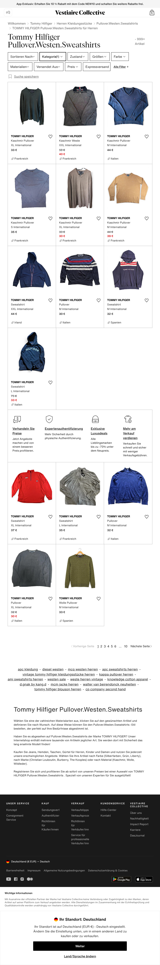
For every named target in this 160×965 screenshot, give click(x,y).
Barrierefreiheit (15, 870)
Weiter (80, 946)
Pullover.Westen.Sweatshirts (117, 23)
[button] (152, 12)
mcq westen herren (83, 669)
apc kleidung (28, 669)
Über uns (136, 813)
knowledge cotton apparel (127, 679)
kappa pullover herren (116, 674)
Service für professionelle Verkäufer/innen (81, 839)
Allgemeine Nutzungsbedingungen (64, 870)
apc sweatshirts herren (120, 669)
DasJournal (137, 836)
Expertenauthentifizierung (64, 428)
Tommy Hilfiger (41, 23)
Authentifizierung (53, 816)
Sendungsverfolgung (55, 810)
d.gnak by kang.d (33, 684)
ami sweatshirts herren (25, 679)
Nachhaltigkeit (139, 819)
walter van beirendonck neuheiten (109, 684)
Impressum (34, 870)
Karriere (135, 830)
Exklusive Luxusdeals (99, 431)
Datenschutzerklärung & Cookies (107, 870)
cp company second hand (106, 689)
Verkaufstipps (80, 810)
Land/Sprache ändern (80, 956)
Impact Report (139, 824)
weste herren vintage (86, 679)
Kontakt (106, 816)
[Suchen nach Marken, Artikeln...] (8, 12)
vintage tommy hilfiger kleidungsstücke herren (58, 674)
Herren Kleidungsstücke (74, 23)
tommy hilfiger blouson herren (57, 689)
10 (125, 646)
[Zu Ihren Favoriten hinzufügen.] (50, 136)
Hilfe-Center (108, 810)
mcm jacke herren (65, 684)
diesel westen (53, 669)
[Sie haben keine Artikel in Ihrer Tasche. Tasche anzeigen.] (152, 12)
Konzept (11, 810)
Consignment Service (14, 818)
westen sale (56, 679)
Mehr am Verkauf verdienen (130, 433)
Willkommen (17, 23)
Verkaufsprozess (81, 816)
